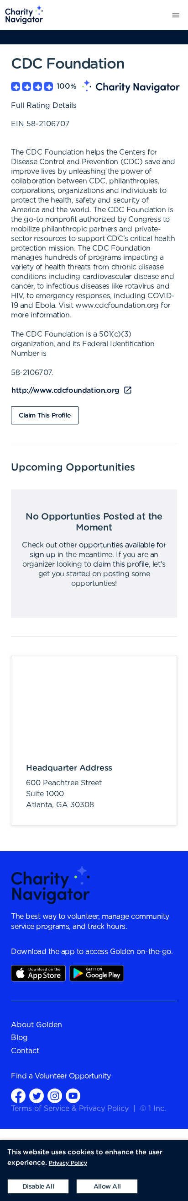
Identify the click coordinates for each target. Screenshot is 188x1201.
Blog (19, 1037)
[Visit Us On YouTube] (73, 1095)
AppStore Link (38, 973)
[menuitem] (21, 15)
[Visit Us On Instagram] (54, 1095)
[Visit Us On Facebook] (18, 1095)
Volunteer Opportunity (73, 1076)
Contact (25, 1051)
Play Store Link (96, 973)
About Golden (36, 1025)
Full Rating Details (44, 105)
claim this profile (121, 564)
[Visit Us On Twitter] (36, 1095)
